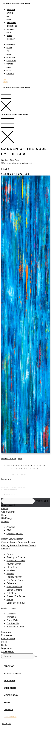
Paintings (11, 10)
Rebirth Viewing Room (12, 539)
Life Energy (6, 518)
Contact (11, 39)
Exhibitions (12, 26)
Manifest (5, 521)
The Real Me (13, 623)
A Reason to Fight (15, 627)
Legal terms (6, 648)
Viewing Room (8, 638)
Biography (11, 23)
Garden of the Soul (16, 603)
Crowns (10, 554)
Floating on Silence (16, 557)
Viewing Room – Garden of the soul (18, 542)
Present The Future (16, 596)
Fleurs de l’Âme (14, 586)
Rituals (10, 599)
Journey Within (14, 564)
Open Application (15, 533)
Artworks (11, 527)
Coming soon (7, 651)
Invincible (11, 617)
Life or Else (12, 567)
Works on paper (8, 608)
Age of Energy (8, 512)
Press (9, 36)
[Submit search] (36, 656)
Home (4, 515)
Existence (11, 583)
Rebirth (10, 573)
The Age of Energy (15, 580)
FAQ (9, 530)
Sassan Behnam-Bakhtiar (17, 3)
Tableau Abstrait (14, 577)
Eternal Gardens (14, 590)
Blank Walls (12, 620)
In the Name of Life (16, 560)
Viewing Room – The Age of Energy (18, 545)
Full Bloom (12, 593)
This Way (11, 614)
